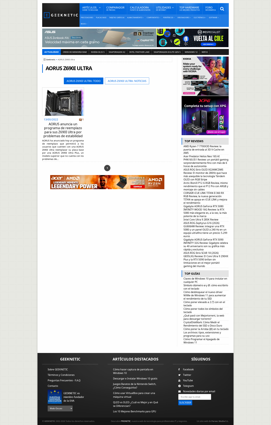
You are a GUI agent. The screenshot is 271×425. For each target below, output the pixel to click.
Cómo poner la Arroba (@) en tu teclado (205, 329)
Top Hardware (189, 8)
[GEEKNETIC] (61, 15)
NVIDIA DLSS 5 (97, 52)
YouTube (188, 380)
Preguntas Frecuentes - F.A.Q (64, 380)
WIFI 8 (204, 52)
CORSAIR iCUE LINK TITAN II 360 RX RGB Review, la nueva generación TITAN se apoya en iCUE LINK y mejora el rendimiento (205, 198)
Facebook (188, 369)
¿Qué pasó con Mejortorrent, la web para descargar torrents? (203, 317)
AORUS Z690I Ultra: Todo (84, 81)
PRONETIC (126, 421)
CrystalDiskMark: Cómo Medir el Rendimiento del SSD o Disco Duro (202, 324)
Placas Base (101, 17)
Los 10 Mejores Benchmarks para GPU (134, 411)
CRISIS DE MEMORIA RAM (75, 52)
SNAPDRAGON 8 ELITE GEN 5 (167, 52)
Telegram (188, 386)
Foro (210, 8)
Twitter (187, 375)
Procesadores (87, 17)
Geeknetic (50, 59)
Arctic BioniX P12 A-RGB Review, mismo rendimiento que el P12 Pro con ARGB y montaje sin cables (205, 186)
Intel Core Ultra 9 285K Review (200, 219)
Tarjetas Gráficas (117, 17)
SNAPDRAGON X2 (117, 52)
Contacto (53, 386)
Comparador (115, 8)
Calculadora (140, 8)
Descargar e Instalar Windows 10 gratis (135, 378)
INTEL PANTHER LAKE (139, 52)
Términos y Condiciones (61, 375)
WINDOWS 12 (191, 52)
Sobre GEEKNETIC (58, 369)
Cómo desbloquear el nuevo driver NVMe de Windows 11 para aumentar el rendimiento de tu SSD (204, 295)
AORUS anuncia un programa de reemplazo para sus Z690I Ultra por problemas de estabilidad (63, 130)
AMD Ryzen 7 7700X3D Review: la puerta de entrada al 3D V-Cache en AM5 (203, 150)
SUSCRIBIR (185, 402)
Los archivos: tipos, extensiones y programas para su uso (202, 334)
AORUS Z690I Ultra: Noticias (127, 81)
